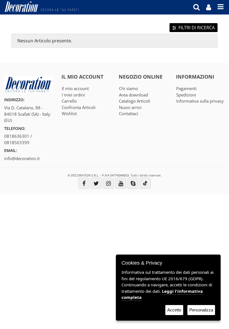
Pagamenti (186, 88)
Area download (133, 95)
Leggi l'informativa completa (162, 294)
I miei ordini (73, 95)
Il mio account (75, 88)
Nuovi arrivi (130, 107)
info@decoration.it (22, 158)
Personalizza (201, 310)
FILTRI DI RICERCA (196, 28)
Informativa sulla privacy (200, 101)
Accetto (174, 310)
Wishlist (69, 113)
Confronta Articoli (79, 107)
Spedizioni (186, 95)
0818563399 (16, 142)
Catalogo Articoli (134, 101)
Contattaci (128, 113)
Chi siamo (128, 88)
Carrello (69, 101)
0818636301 (16, 136)
